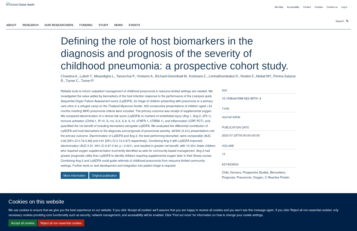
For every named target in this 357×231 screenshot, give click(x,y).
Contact (307, 6)
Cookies (319, 6)
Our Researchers (58, 25)
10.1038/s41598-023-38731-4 (241, 98)
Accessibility (293, 6)
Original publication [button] (104, 175)
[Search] (347, 20)
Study (103, 25)
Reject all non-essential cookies (61, 223)
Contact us (332, 6)
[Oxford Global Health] (20, 3)
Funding (86, 25)
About (11, 25)
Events (134, 25)
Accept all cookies (23, 223)
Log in (344, 6)
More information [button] (74, 175)
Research (30, 25)
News (118, 25)
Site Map (279, 6)
